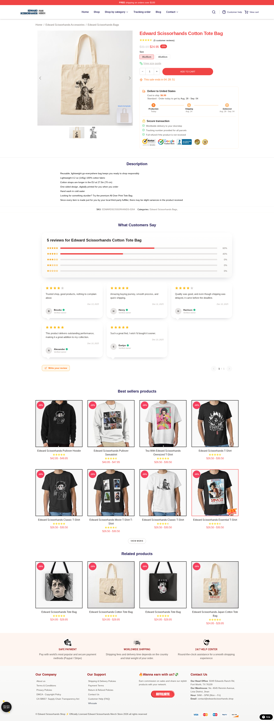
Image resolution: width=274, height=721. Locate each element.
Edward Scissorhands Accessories (65, 24)
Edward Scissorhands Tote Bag (59, 612)
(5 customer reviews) (164, 40)
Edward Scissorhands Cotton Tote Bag (111, 612)
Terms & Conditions (46, 685)
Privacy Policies (44, 690)
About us (40, 681)
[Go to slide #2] (93, 132)
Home (39, 24)
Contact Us (93, 694)
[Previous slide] (40, 78)
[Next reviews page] (229, 369)
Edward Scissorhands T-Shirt (215, 450)
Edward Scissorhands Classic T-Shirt (59, 519)
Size (142, 52)
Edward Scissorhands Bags (103, 24)
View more (137, 541)
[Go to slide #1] (76, 132)
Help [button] (268, 717)
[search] (214, 12)
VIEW (59, 444)
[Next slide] (129, 78)
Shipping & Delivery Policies (102, 681)
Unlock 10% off (6, 707)
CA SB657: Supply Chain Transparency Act (57, 699)
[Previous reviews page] (214, 369)
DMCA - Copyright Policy (48, 694)
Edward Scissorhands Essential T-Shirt (215, 519)
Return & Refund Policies (100, 690)
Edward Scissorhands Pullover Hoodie (59, 450)
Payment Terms (96, 685)
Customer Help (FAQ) (99, 699)
